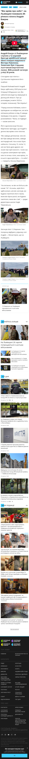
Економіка (4, 669)
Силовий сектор (6, 687)
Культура (18, 666)
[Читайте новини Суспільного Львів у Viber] (11, 734)
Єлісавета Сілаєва (10, 27)
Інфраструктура (20, 677)
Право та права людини (6, 683)
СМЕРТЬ (15, 7)
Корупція (18, 663)
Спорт (3, 696)
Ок (14, 755)
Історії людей (19, 687)
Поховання (4, 7)
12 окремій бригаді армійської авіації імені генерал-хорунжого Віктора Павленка (13, 59)
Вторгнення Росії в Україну (21, 654)
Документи (19, 714)
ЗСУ (10, 7)
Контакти (4, 707)
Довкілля (4, 674)
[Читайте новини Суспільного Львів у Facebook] (2, 734)
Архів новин (19, 707)
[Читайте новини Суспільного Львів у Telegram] (15, 734)
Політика (4, 689)
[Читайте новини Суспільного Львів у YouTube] (8, 734)
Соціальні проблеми (18, 693)
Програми (4, 718)
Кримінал (4, 666)
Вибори (3, 671)
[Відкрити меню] (27, 2)
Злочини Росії (5, 692)
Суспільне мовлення (4, 710)
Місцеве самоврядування (21, 683)
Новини (3, 653)
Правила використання (20, 710)
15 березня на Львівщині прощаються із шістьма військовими (11, 308)
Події (2, 663)
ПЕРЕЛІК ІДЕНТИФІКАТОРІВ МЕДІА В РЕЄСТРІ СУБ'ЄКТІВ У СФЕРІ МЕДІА (20, 721)
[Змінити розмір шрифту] (27, 31)
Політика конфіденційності (7, 715)
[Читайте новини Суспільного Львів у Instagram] (5, 734)
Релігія (17, 689)
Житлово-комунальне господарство (5, 678)
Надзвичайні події (21, 671)
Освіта (17, 669)
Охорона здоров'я (21, 674)
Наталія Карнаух (9, 23)
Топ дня (18, 699)
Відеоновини (5, 699)
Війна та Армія (22, 7)
